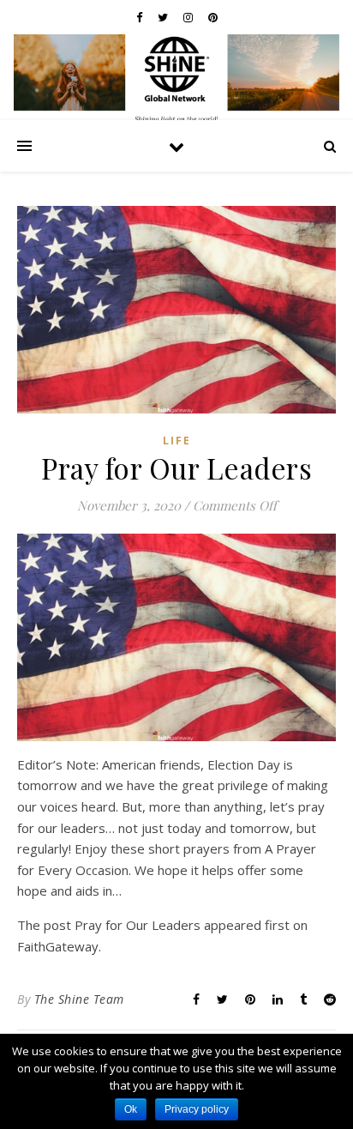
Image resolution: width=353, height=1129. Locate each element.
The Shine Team (79, 999)
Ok (130, 1109)
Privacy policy (197, 1109)
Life (177, 440)
